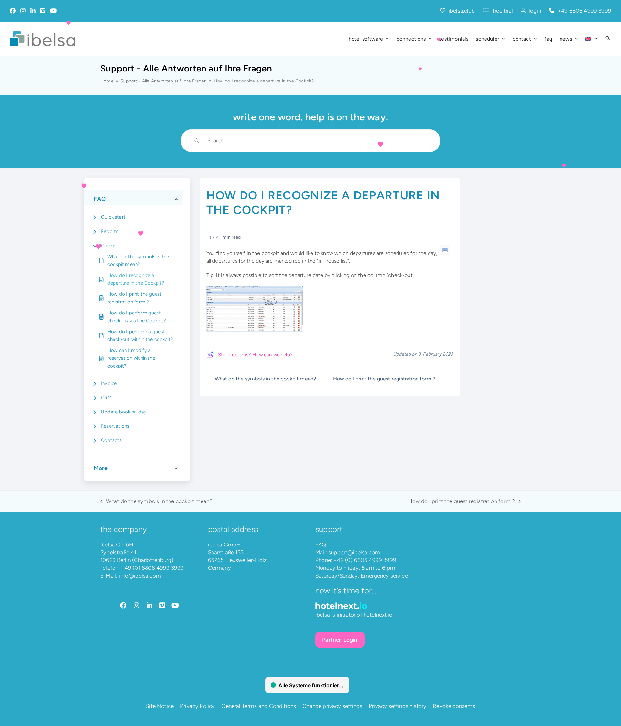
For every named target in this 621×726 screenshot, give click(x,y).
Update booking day (124, 412)
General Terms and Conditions (258, 706)
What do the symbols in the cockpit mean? (138, 260)
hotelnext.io (378, 614)
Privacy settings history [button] (397, 706)
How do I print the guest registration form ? (134, 298)
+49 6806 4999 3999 (584, 10)
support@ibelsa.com (354, 552)
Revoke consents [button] (454, 706)
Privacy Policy (197, 706)
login (535, 10)
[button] (608, 39)
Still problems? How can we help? (255, 355)
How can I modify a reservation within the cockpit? (131, 358)
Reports (109, 231)
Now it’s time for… (345, 590)
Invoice (109, 383)
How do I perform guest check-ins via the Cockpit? (136, 317)
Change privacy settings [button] (332, 706)
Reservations (115, 426)
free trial (503, 10)
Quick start (113, 217)
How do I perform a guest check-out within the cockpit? (140, 335)
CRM (106, 398)
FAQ (320, 544)
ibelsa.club (462, 10)
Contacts (111, 440)
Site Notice (160, 706)
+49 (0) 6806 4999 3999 (152, 568)
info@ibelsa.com (140, 575)
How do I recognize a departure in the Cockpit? (135, 279)
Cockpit (109, 245)
